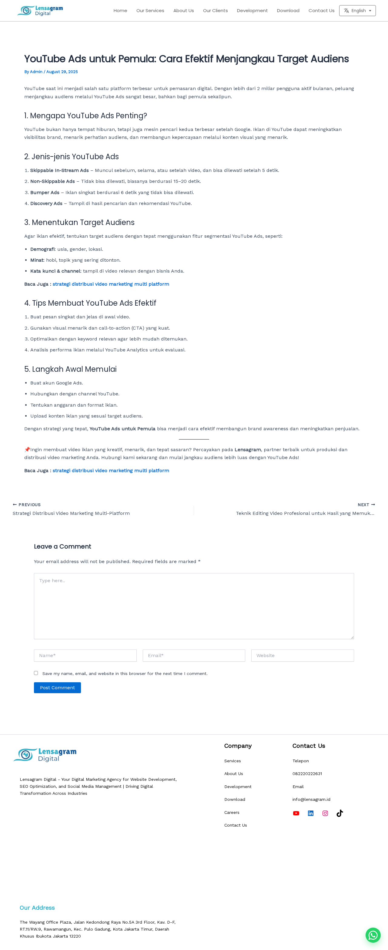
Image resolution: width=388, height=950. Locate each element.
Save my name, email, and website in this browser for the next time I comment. (125, 673)
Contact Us (322, 10)
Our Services (150, 10)
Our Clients (215, 10)
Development (252, 10)
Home (120, 10)
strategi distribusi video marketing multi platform (111, 284)
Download (288, 10)
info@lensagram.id (311, 799)
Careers (231, 812)
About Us (183, 10)
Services (232, 760)
